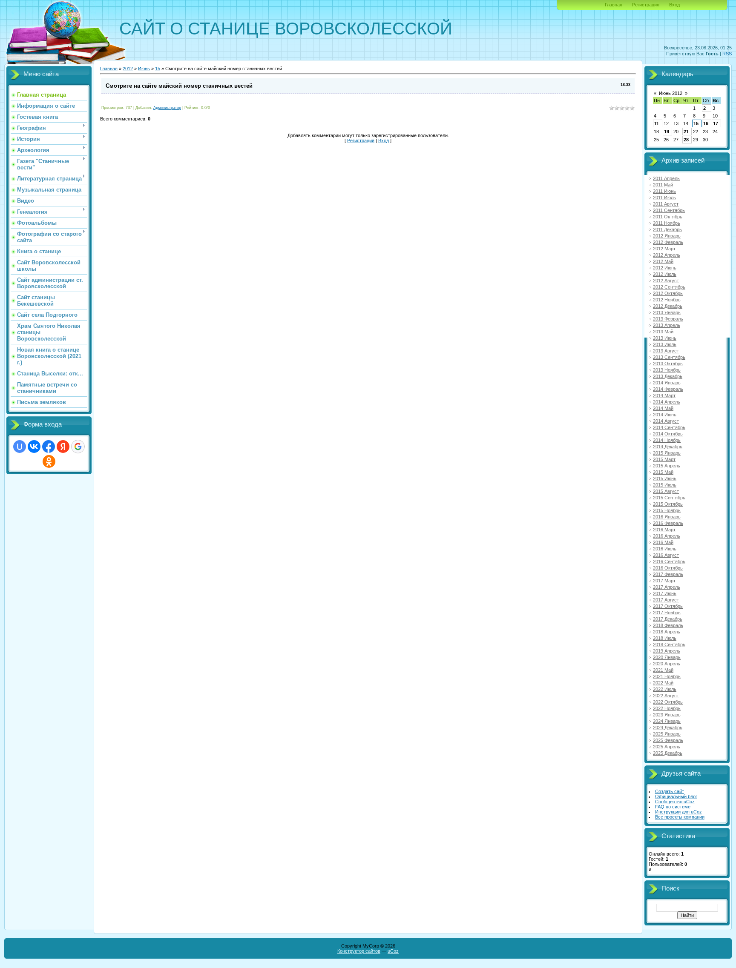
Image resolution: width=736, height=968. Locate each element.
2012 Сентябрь (669, 286)
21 (686, 131)
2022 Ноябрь (667, 708)
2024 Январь (667, 721)
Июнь (144, 68)
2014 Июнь (664, 414)
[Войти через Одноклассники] (49, 461)
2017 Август (666, 599)
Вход (674, 4)
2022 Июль (664, 689)
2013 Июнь (664, 338)
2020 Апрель (666, 663)
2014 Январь (667, 382)
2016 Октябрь (668, 567)
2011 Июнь (664, 191)
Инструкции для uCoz (678, 811)
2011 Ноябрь (666, 223)
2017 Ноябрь (667, 612)
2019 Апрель (666, 650)
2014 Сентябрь (669, 427)
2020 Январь (667, 657)
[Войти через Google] (78, 446)
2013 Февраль (668, 318)
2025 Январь (667, 733)
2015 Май (663, 472)
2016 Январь (667, 516)
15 (157, 68)
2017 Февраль (668, 574)
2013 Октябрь (668, 363)
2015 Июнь (664, 478)
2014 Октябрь (668, 433)
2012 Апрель (666, 255)
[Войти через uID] (19, 446)
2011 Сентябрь (669, 210)
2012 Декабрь (667, 306)
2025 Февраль (668, 740)
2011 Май (663, 184)
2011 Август (665, 203)
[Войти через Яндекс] (63, 446)
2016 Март (664, 529)
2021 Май (663, 670)
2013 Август (666, 350)
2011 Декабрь (667, 229)
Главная (613, 4)
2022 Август (666, 695)
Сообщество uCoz (675, 801)
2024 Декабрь (667, 727)
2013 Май (663, 331)
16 (705, 123)
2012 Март (664, 248)
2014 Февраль (668, 389)
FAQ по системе (672, 806)
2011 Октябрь (667, 216)
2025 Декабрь (667, 753)
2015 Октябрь (668, 504)
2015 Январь (667, 452)
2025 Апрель (666, 746)
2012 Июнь (664, 267)
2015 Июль (664, 484)
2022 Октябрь (668, 702)
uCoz (393, 951)
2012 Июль (664, 274)
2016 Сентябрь (669, 561)
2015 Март (664, 459)
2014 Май (663, 408)
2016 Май (663, 542)
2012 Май (663, 261)
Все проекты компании (679, 816)
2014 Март (664, 395)
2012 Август (666, 280)
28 (686, 139)
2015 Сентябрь (669, 497)
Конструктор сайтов (358, 951)
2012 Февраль (668, 242)
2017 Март (664, 580)
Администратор (167, 108)
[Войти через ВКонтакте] (34, 446)
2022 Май (663, 682)
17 (715, 123)
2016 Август (666, 555)
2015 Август (666, 491)
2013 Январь (667, 312)
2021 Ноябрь (667, 676)
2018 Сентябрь (669, 644)
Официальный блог (676, 796)
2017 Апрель (666, 587)
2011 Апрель (666, 178)
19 (666, 131)
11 (656, 123)
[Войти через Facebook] (48, 446)
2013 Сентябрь (669, 357)
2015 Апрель (666, 465)
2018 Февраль (668, 625)
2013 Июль (664, 344)
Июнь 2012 (670, 93)
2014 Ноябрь (667, 440)
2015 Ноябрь (667, 510)
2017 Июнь (664, 593)
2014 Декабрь (667, 446)
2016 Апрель (666, 535)
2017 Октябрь (668, 606)
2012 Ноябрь (667, 299)
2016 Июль (664, 548)
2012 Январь (667, 235)
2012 (128, 68)
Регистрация (645, 4)
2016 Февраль (668, 523)
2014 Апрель (666, 401)
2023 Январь (667, 714)
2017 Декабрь (667, 618)
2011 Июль (664, 197)
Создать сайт (669, 791)
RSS (727, 53)
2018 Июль (664, 638)
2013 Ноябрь (667, 369)
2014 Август (666, 421)
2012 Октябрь (668, 293)
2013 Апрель (666, 325)
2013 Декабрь (667, 376)
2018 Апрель (666, 631)
